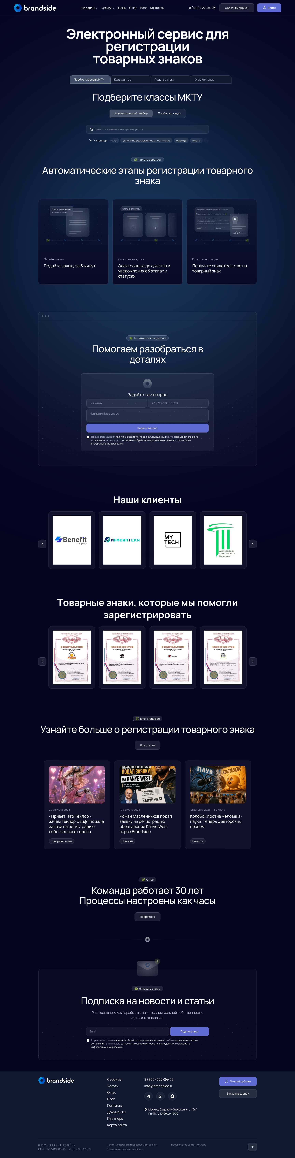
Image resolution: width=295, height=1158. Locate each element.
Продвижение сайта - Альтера (188, 1144)
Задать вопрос (147, 428)
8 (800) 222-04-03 (202, 8)
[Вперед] (253, 544)
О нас (111, 1092)
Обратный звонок (236, 8)
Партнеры (115, 1118)
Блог (111, 1099)
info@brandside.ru (158, 1086)
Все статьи (147, 745)
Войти (272, 8)
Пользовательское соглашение (125, 1149)
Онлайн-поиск (204, 79)
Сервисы (114, 1079)
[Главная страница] (66, 1080)
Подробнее (147, 917)
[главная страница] (35, 8)
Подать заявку (164, 79)
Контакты (115, 1105)
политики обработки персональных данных (141, 437)
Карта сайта (117, 1125)
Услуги (112, 1086)
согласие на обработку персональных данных (147, 440)
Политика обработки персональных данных (132, 1144)
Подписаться (190, 1031)
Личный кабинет (240, 1081)
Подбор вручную (169, 113)
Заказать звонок (238, 1093)
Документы (116, 1112)
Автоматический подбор (131, 113)
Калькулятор (122, 79)
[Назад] (42, 544)
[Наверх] (252, 1147)
